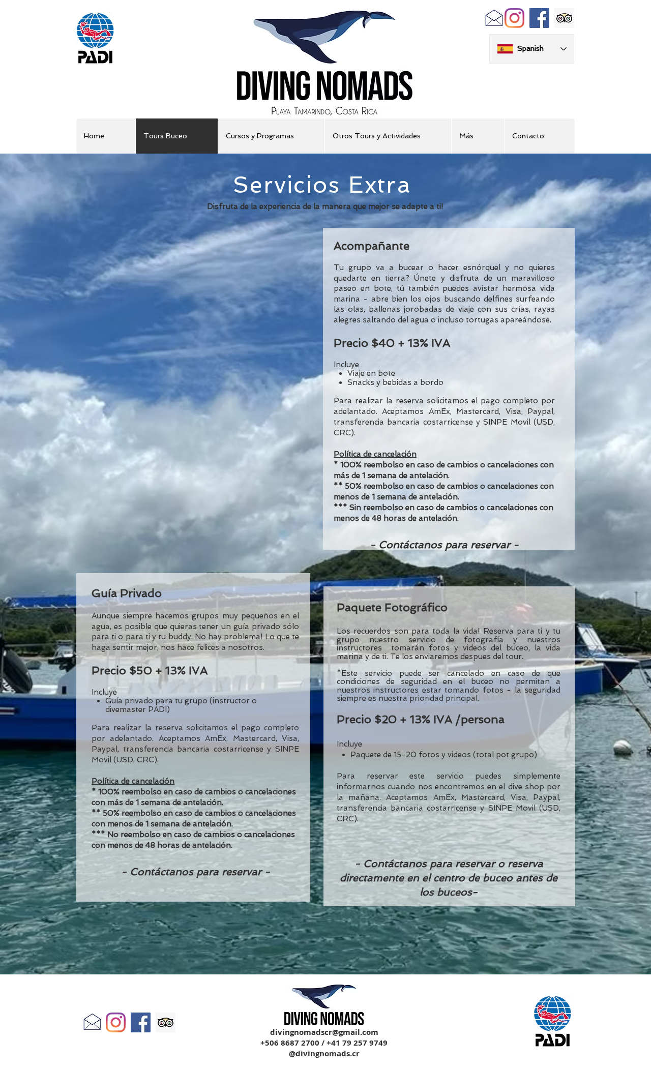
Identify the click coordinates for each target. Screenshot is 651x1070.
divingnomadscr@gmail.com (324, 1032)
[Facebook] (539, 18)
